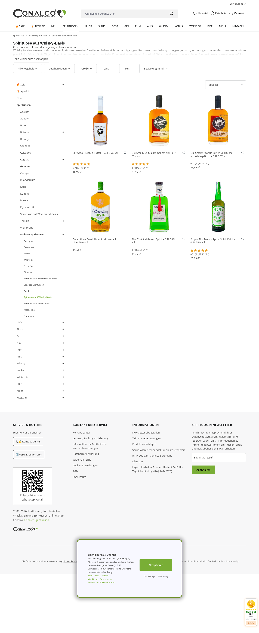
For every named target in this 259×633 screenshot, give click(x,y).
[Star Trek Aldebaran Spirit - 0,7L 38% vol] (159, 206)
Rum (19, 349)
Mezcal (24, 200)
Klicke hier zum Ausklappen (31, 59)
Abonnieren (203, 469)
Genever (25, 166)
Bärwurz (28, 272)
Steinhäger (29, 266)
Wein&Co (22, 377)
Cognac (24, 159)
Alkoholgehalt (26, 68)
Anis (19, 356)
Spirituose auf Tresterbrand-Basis (40, 278)
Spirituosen (24, 105)
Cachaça (25, 145)
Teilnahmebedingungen (146, 438)
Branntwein (29, 247)
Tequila (24, 221)
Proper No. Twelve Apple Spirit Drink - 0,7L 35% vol (212, 241)
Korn (23, 186)
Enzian (27, 253)
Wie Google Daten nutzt (100, 579)
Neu (19, 98)
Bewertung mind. (154, 68)
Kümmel (25, 193)
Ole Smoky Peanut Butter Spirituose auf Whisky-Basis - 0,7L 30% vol (211, 154)
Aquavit (24, 118)
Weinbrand (26, 227)
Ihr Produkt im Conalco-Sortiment (152, 455)
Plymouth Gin (28, 207)
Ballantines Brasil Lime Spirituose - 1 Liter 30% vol (94, 241)
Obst (19, 336)
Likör (19, 322)
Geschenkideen (58, 68)
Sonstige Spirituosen (34, 284)
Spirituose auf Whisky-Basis (38, 297)
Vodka (20, 370)
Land (106, 68)
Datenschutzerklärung (86, 453)
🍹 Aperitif (23, 91)
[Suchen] (171, 14)
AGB (75, 471)
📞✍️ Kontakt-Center (28, 441)
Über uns (137, 461)
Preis (127, 68)
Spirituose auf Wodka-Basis (37, 303)
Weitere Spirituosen (32, 234)
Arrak (26, 291)
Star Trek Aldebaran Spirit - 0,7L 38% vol (153, 241)
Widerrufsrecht (82, 459)
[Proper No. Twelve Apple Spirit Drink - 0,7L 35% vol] (218, 206)
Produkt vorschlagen (144, 444)
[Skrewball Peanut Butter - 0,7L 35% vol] (100, 120)
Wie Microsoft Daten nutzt (101, 582)
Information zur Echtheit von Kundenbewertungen (90, 446)
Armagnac (29, 241)
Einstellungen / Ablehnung (156, 576)
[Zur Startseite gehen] (39, 13)
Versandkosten (70, 561)
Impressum (79, 477)
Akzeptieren (156, 565)
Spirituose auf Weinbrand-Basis (39, 214)
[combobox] (123, 14)
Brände (24, 132)
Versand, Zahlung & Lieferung (90, 438)
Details (251, 623)
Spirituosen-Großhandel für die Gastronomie (158, 450)
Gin (19, 343)
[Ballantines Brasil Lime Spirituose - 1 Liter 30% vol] (100, 206)
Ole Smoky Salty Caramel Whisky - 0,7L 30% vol (154, 154)
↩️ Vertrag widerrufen (29, 454)
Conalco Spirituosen (36, 520)
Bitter (23, 125)
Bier (19, 383)
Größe (85, 68)
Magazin (22, 397)
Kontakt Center (81, 432)
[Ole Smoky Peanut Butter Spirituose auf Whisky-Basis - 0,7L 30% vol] (218, 120)
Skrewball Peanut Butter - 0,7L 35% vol (95, 152)
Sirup (20, 329)
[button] (63, 84)
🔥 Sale (21, 84)
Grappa (24, 173)
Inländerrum (27, 180)
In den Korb (100, 142)
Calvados (25, 152)
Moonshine (29, 309)
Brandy (24, 139)
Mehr (20, 390)
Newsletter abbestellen (146, 432)
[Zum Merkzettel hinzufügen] (125, 153)
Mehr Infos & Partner (98, 575)
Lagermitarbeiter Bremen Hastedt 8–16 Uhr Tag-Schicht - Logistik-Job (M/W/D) (157, 469)
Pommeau (29, 316)
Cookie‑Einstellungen (85, 465)
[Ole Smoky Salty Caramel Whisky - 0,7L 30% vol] (159, 120)
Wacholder (29, 259)
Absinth (24, 111)
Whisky (21, 363)
